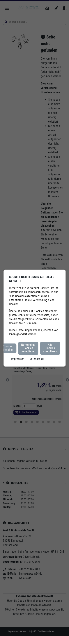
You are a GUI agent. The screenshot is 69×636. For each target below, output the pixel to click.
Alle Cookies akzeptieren (50, 348)
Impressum (17, 359)
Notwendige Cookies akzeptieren (28, 348)
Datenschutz (36, 359)
